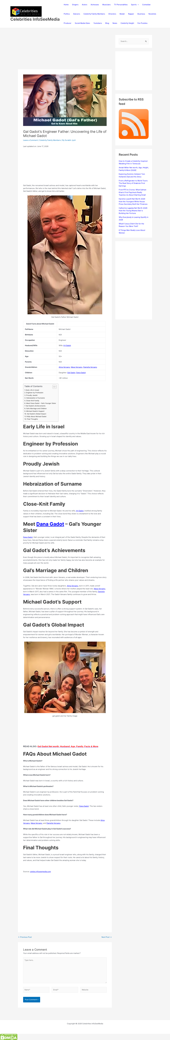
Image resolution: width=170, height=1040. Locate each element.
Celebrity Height (127, 23)
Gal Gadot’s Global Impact (36, 414)
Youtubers (97, 23)
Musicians (106, 4)
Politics (67, 14)
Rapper (131, 14)
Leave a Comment (30, 140)
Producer (67, 23)
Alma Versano (64, 367)
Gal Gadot (71, 372)
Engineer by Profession (34, 393)
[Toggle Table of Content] (53, 387)
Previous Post (25, 937)
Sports (134, 4)
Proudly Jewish (31, 395)
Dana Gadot (81, 372)
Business (141, 14)
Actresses (95, 4)
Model (122, 14)
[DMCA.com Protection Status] (8, 1037)
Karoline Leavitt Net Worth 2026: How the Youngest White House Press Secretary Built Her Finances (133, 201)
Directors (112, 14)
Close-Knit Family (32, 401)
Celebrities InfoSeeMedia (35, 19)
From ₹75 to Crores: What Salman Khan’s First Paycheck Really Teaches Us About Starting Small (132, 192)
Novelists (152, 14)
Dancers (76, 14)
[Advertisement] (65, 52)
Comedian (146, 4)
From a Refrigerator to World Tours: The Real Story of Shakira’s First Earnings (133, 183)
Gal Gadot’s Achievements (35, 406)
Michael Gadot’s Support (35, 411)
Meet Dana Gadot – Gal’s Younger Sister (41, 403)
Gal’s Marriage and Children (36, 408)
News (115, 23)
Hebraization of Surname (35, 398)
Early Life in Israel (32, 390)
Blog (107, 23)
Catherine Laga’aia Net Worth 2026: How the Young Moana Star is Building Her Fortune (133, 210)
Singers (75, 4)
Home (66, 4)
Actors (84, 4)
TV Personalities (121, 4)
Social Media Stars (82, 23)
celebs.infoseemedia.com (40, 871)
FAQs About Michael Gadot (36, 416)
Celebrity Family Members (94, 14)
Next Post (107, 937)
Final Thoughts (32, 419)
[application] (138, 4)
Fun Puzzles (142, 23)
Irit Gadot (67, 345)
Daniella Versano (90, 367)
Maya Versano (76, 367)
